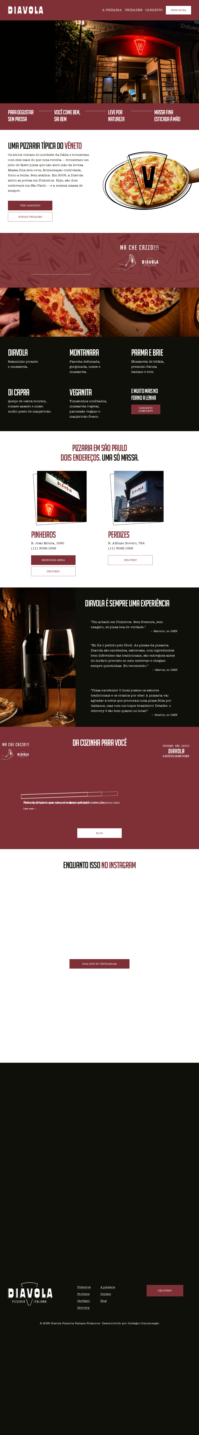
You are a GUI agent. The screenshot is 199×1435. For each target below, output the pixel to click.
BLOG (99, 833)
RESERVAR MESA (53, 560)
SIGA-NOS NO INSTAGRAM (99, 963)
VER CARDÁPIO (30, 205)
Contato (105, 1294)
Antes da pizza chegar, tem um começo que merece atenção (63, 802)
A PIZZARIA (112, 10)
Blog (103, 1300)
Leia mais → (30, 808)
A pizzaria (107, 1287)
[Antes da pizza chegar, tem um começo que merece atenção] (63, 793)
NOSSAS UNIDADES (30, 216)
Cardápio (83, 1300)
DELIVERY (53, 571)
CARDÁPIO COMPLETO (146, 409)
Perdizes (83, 1294)
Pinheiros (84, 1287)
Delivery (83, 1307)
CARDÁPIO (154, 10)
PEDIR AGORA (178, 10)
